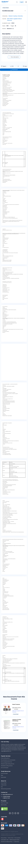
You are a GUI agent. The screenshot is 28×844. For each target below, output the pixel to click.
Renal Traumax (16, 704)
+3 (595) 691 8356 (6, 796)
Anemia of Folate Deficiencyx (16, 720)
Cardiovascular (7, 11)
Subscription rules (4, 839)
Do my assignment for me (6, 761)
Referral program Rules (14, 839)
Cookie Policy (16, 841)
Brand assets (4, 804)
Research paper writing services (7, 763)
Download (15, 69)
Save (25, 66)
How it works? (4, 783)
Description (6, 34)
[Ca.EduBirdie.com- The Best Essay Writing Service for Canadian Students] (2, 820)
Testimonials (3, 784)
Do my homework (4, 767)
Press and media (4, 802)
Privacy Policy (4, 837)
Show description (15, 57)
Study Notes (3, 777)
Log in (21, 2)
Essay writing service (5, 758)
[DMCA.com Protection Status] (14, 809)
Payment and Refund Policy (6, 841)
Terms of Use (10, 837)
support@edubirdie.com (6, 751)
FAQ (2, 786)
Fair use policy (17, 837)
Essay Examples (4, 773)
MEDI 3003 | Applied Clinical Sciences (14, 19)
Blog (2, 775)
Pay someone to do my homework (8, 760)
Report (4, 66)
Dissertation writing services (7, 765)
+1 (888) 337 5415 (6, 798)
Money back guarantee (6, 788)
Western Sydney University (15, 16)
